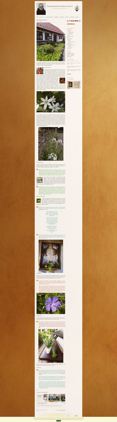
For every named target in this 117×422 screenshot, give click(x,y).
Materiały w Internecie (70, 55)
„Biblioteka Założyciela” (70, 53)
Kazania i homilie (69, 38)
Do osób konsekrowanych (71, 41)
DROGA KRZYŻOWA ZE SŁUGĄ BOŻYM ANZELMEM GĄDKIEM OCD (42, 403)
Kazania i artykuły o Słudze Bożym (57, 405)
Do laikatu (69, 40)
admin (37, 21)
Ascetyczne (69, 42)
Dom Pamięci (51, 405)
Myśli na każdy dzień (70, 36)
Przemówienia (69, 48)
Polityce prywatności (79, 419)
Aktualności (47, 405)
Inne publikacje (69, 56)
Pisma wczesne (69, 30)
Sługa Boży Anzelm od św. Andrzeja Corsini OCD (60, 6)
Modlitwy (68, 35)
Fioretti (68, 37)
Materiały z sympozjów (70, 54)
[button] (51, 101)
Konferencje (69, 39)
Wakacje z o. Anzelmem (54, 402)
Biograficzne (69, 52)
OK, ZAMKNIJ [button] (58, 420)
